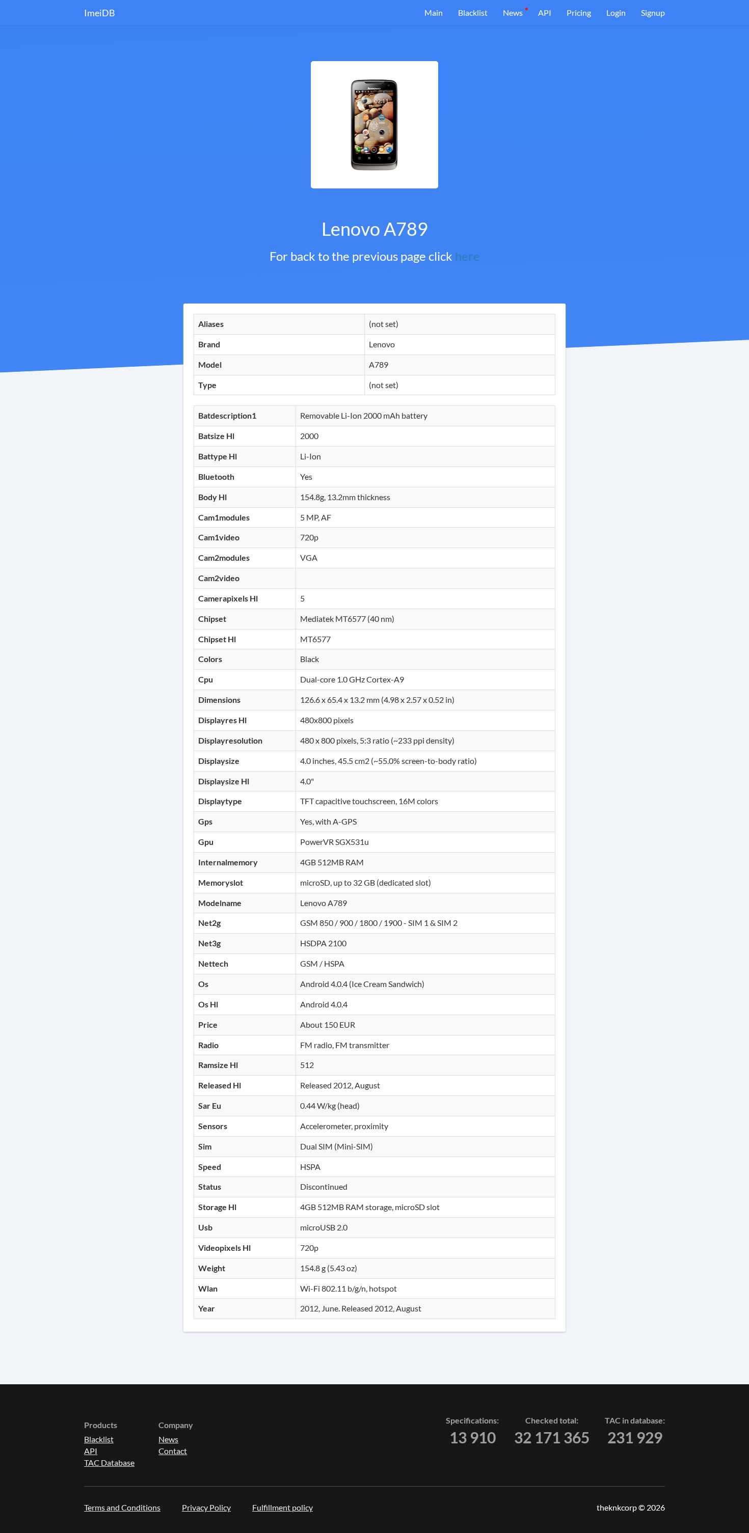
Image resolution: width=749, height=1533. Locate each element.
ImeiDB (99, 12)
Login (616, 12)
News (513, 12)
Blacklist (473, 12)
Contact (172, 1451)
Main (433, 12)
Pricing (579, 12)
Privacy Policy (206, 1507)
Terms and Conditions (122, 1507)
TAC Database (109, 1462)
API (544, 12)
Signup (653, 12)
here (467, 256)
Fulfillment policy (282, 1507)
